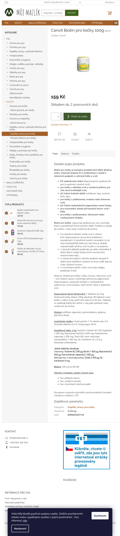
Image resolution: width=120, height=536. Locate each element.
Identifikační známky (20, 97)
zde (25, 520)
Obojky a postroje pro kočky (23, 150)
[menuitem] (6, 22)
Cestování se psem (19, 85)
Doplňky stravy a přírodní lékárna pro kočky (28, 128)
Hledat (72, 13)
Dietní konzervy (18, 122)
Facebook (14, 447)
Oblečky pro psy (17, 72)
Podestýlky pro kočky (20, 161)
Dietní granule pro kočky (22, 110)
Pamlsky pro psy (18, 47)
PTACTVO (11, 186)
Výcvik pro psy (17, 89)
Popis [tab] (55, 153)
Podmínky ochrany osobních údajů (22, 506)
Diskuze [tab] (65, 153)
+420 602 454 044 (19, 442)
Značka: (58, 35)
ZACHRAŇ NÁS (14, 190)
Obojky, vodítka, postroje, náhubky (26, 64)
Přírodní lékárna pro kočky (23, 138)
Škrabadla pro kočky (20, 169)
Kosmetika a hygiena (20, 59)
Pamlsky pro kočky (19, 114)
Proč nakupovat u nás (57, 2)
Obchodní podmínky (15, 502)
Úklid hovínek (16, 93)
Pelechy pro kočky (19, 178)
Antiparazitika (16, 55)
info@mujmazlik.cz (19, 437)
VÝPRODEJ (12, 195)
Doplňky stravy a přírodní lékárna (26, 51)
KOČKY (10, 101)
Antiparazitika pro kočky (21, 142)
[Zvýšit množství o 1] (62, 115)
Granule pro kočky (19, 106)
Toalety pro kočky (18, 165)
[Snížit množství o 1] (62, 118)
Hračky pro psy (17, 68)
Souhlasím (100, 515)
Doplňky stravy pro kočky (22, 133)
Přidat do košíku (79, 116)
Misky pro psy (16, 76)
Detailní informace (60, 124)
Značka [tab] (75, 153)
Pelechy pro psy (17, 80)
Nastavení (20, 528)
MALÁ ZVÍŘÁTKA (15, 182)
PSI (8, 38)
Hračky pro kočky (18, 174)
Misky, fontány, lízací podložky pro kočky (26, 156)
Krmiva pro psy (17, 43)
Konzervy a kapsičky (20, 118)
